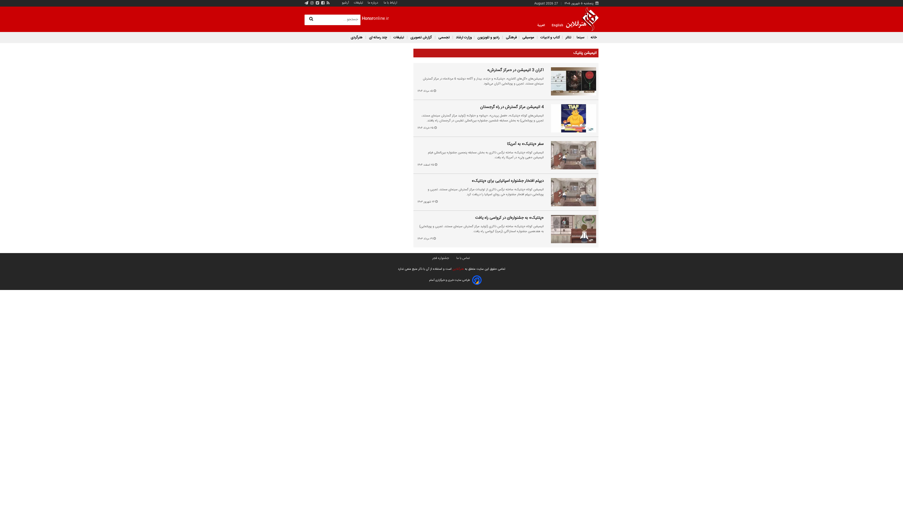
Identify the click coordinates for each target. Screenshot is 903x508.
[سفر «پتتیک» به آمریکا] (571, 155)
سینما (580, 37)
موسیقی (528, 37)
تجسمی (444, 37)
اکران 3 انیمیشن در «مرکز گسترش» (515, 70)
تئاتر (568, 37)
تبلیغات (358, 3)
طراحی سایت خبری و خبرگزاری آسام (449, 280)
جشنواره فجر (440, 258)
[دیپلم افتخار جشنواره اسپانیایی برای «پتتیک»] (571, 192)
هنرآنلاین (458, 269)
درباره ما (373, 3)
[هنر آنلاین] (582, 19)
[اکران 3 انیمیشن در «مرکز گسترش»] (571, 81)
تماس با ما (463, 258)
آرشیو (345, 3)
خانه (593, 37)
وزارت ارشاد (463, 37)
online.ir (375, 19)
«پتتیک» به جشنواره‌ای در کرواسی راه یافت (509, 218)
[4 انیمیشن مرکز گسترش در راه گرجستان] (571, 118)
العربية (541, 25)
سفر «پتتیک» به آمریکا (525, 144)
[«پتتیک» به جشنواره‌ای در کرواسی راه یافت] (571, 229)
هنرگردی (357, 37)
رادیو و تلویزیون (488, 37)
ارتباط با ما (390, 3)
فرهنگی (511, 37)
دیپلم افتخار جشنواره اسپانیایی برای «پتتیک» (508, 181)
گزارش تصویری (421, 37)
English (557, 25)
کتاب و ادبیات (549, 37)
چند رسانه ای (378, 37)
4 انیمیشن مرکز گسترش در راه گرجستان (512, 107)
